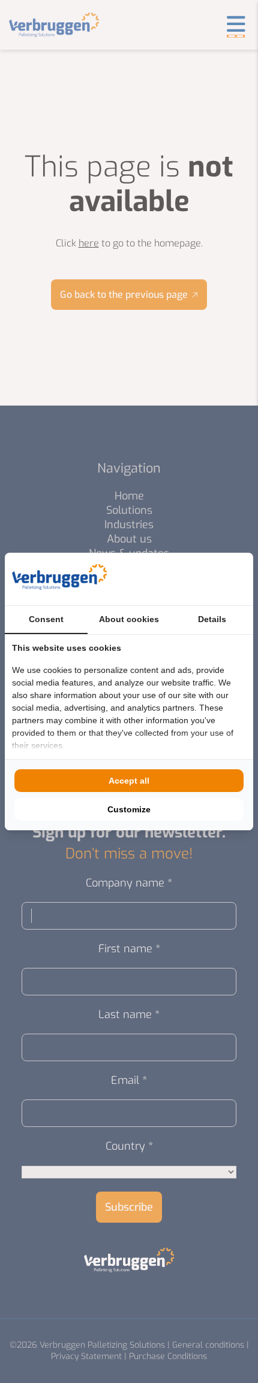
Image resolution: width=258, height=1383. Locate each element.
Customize (129, 809)
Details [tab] (212, 619)
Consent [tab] (46, 619)
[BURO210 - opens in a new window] (201, 579)
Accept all (129, 780)
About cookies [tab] (129, 619)
